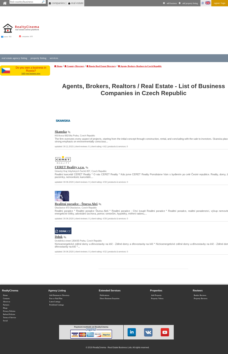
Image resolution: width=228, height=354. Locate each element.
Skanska (61, 131)
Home (5, 295)
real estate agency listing (14, 58)
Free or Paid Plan (55, 298)
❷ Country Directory (74, 66)
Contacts (6, 298)
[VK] (148, 332)
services (54, 58)
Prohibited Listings (56, 305)
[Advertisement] (25, 127)
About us (6, 302)
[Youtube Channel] (165, 332)
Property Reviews (200, 298)
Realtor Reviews (200, 295)
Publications (104, 295)
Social (5, 321)
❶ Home (58, 66)
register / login (219, 3)
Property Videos (157, 298)
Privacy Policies (9, 311)
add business (172, 3)
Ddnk (59, 237)
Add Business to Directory (59, 295)
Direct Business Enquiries (109, 298)
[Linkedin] (132, 332)
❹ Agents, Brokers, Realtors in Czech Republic (140, 66)
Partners (6, 305)
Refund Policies (9, 314)
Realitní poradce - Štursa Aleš (76, 204)
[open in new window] (69, 131)
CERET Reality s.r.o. (70, 167)
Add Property (156, 295)
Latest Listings (54, 302)
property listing (38, 58)
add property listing (190, 3)
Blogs (5, 308)
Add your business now (30, 73)
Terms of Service (9, 317)
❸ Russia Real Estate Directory (101, 66)
